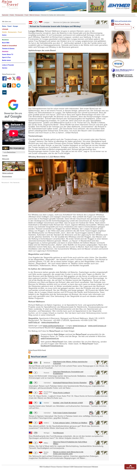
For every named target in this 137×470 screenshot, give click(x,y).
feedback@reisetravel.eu (52, 346)
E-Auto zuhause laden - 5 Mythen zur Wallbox (70, 423)
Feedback (47, 466)
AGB (71, 466)
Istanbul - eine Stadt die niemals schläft (68, 403)
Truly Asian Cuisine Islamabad (64, 413)
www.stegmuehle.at (50, 322)
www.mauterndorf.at (65, 328)
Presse (53, 466)
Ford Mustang (58, 433)
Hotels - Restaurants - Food (19, 15)
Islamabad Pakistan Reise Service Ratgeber (70, 383)
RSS (41, 466)
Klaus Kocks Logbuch (61, 393)
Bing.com (5, 159)
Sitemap (66, 466)
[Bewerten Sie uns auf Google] (13, 109)
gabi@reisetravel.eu (50, 338)
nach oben (130, 468)
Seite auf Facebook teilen (123, 21)
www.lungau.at (79, 326)
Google (4, 155)
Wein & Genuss (35, 15)
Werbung (95, 466)
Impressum (87, 466)
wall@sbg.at (34, 322)
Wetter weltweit (7, 173)
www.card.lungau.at (97, 326)
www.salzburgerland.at (53, 326)
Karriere (59, 466)
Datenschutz (78, 466)
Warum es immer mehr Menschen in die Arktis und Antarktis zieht (68, 453)
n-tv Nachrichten (10, 152)
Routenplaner (7, 176)
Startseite (5, 15)
